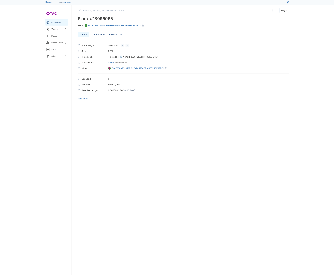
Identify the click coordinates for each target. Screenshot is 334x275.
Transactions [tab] (98, 34)
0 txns (111, 62)
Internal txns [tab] (115, 34)
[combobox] (121, 57)
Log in (284, 10)
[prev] (122, 45)
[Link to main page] (51, 13)
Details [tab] (83, 34)
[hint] (79, 45)
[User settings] (288, 2)
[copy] (143, 25)
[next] (127, 45)
